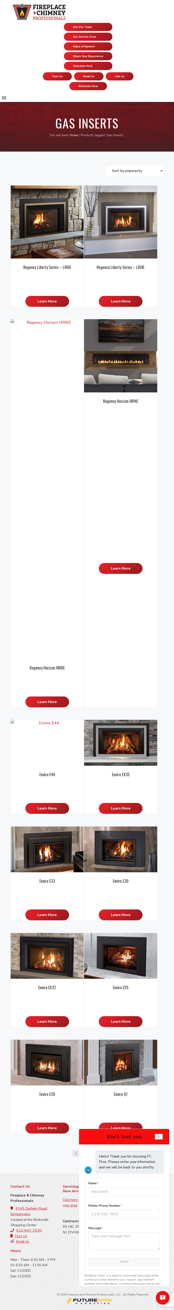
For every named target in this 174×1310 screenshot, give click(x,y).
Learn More (47, 301)
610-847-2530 (29, 1230)
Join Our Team (82, 27)
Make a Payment (84, 46)
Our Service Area (84, 37)
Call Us (119, 76)
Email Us (88, 76)
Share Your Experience (88, 56)
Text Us (57, 76)
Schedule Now (82, 66)
